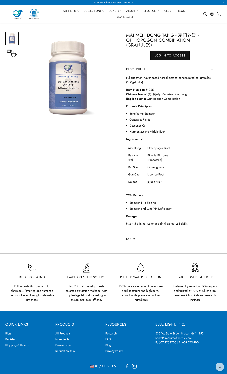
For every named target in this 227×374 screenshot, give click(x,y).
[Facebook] (127, 366)
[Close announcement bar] (223, 2)
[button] (204, 14)
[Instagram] (134, 366)
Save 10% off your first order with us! (112, 2)
